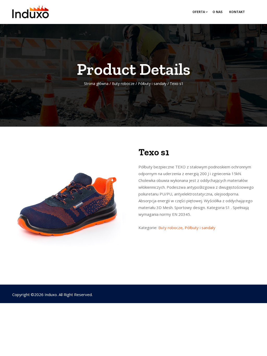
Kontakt (237, 12)
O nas (217, 12)
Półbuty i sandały (152, 83)
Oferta (198, 12)
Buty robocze (123, 83)
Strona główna (96, 83)
